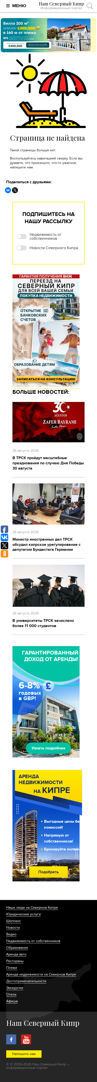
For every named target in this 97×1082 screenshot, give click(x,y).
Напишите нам (24, 1054)
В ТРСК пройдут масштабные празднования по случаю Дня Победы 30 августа (48, 463)
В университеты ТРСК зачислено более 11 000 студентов (43, 623)
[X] (15, 190)
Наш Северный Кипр (61, 5)
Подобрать (48, 872)
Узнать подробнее (48, 748)
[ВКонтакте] (8, 190)
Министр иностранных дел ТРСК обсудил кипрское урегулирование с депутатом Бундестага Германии (46, 544)
